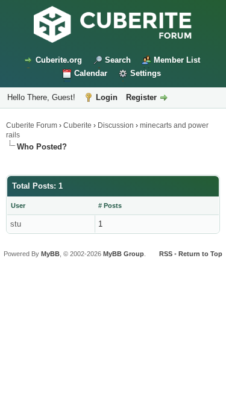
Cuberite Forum (31, 125)
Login (107, 97)
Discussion (116, 125)
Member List (177, 59)
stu (15, 223)
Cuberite (77, 125)
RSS (165, 253)
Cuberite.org (59, 59)
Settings (145, 73)
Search (118, 59)
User (18, 205)
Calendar (90, 73)
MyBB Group (123, 253)
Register (141, 97)
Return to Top (200, 253)
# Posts (110, 205)
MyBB (50, 253)
